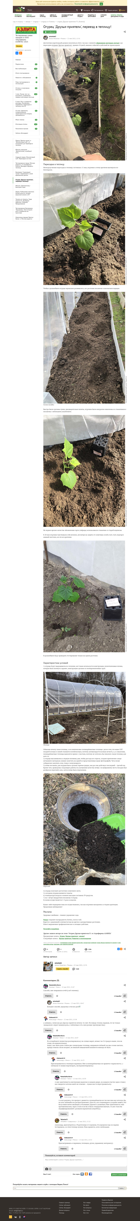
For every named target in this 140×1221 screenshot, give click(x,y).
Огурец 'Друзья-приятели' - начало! (72, 936)
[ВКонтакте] (17, 53)
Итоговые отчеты (25, 124)
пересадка (56, 944)
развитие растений (68, 944)
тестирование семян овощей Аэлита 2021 (71, 943)
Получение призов (25, 128)
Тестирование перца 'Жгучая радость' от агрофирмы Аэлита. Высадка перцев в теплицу (25, 165)
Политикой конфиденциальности (86, 4)
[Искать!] (77, 10)
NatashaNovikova (55, 985)
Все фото (86, 1205)
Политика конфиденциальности (111, 1205)
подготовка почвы (48, 944)
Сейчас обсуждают (22, 133)
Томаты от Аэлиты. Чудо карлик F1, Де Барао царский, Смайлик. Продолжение (24, 201)
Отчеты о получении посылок (25, 88)
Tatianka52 (64, 1119)
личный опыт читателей (89, 943)
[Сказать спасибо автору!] (124, 995)
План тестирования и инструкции (25, 82)
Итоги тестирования (22, 73)
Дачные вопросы (64, 1210)
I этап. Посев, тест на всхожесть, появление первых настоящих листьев (25, 95)
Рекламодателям (107, 1213)
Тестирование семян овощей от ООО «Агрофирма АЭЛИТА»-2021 (24, 38)
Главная (18, 59)
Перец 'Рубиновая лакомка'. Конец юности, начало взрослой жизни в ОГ (25, 193)
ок (101, 4)
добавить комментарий (119, 1175)
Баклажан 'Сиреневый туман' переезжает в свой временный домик (24, 173)
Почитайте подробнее (51, 929)
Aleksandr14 (53, 1017)
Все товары (86, 1202)
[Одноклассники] (20, 53)
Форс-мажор (25, 119)
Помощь (61, 1213)
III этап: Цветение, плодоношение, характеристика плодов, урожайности (25, 113)
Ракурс (45, 920)
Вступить (19, 46)
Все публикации (25, 68)
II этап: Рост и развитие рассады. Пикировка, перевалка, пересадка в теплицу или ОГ (25, 104)
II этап (119, 943)
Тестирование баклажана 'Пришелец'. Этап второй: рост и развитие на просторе (24, 210)
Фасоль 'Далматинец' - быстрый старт (23, 186)
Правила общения (107, 1200)
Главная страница (64, 1202)
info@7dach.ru (18, 1211)
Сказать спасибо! (62, 969)
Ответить (48, 996)
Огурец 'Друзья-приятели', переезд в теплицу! (24, 180)
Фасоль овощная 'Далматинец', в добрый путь (24, 151)
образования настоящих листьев (107, 43)
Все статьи (86, 1210)
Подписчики (25, 64)
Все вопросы (87, 1208)
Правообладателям (108, 1210)
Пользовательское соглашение (111, 1202)
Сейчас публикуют (64, 1205)
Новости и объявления (25, 77)
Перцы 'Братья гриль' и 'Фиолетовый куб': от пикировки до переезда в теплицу (24, 143)
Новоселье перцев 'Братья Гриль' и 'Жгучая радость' (24, 218)
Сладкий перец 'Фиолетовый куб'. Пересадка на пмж (25, 157)
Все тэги (86, 1213)
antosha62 (52, 36)
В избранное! (51, 32)
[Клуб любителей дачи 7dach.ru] (20, 9)
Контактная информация (109, 1208)
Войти (123, 10)
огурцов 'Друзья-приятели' (62, 45)
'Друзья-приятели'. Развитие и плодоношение (75, 938)
